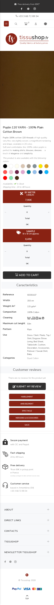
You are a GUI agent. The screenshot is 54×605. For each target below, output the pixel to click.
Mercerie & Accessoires (27, 418)
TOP (27, 599)
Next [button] (51, 84)
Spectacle (27, 411)
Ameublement (27, 404)
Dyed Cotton (33, 358)
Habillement (27, 397)
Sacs (27, 425)
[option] (27, 84)
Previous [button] (2, 84)
